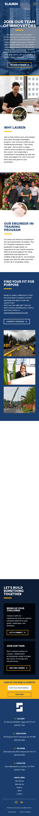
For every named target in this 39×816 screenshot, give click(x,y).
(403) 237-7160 (19, 725)
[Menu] (34, 3)
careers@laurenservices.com (16, 313)
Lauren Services (16, 807)
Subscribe (19, 694)
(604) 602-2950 (19, 740)
